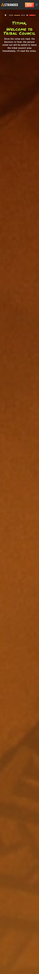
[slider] (32, 15)
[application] (19, 15)
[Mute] (27, 15)
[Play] (5, 15)
